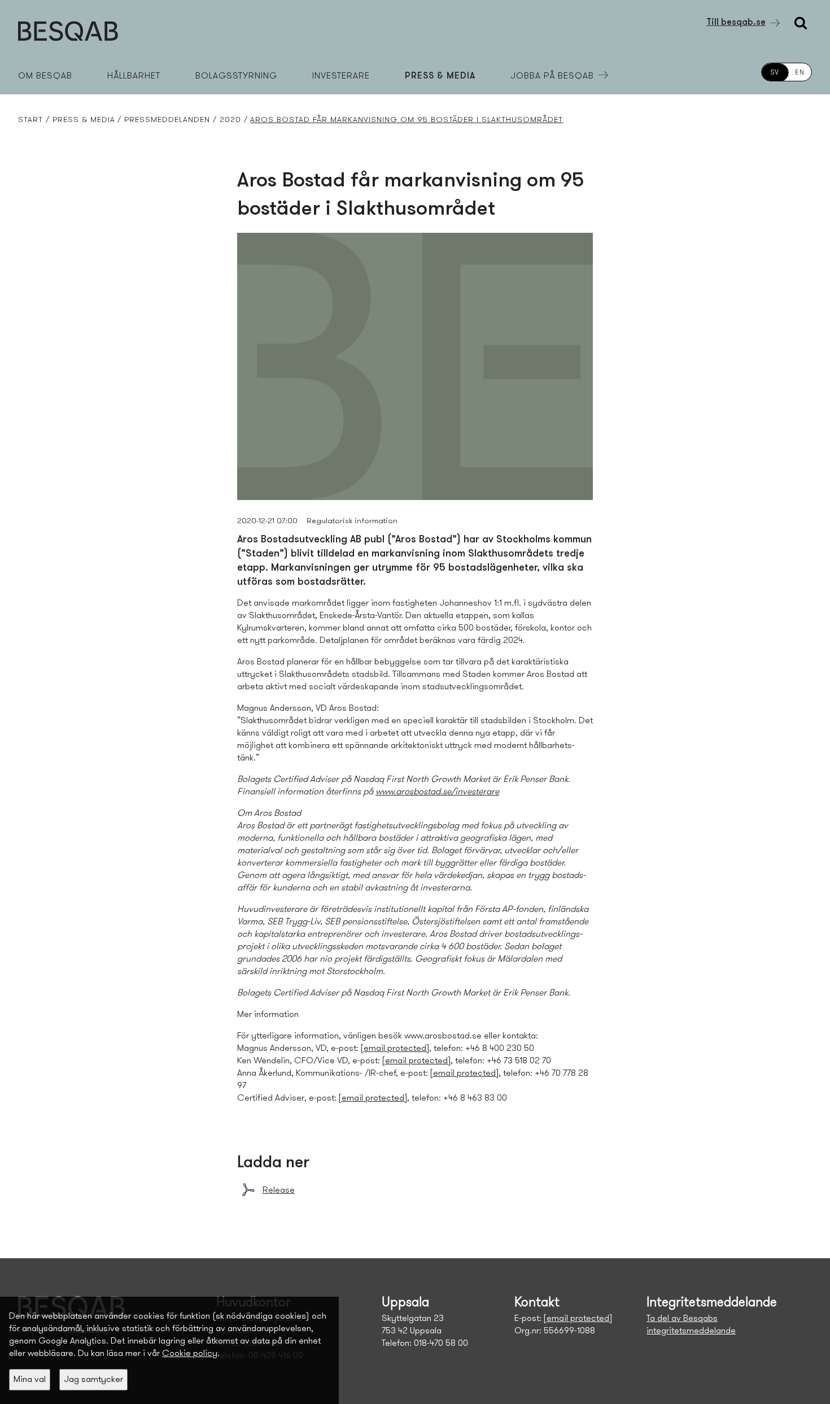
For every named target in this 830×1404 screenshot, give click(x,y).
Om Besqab (45, 76)
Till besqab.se (736, 22)
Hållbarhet (133, 76)
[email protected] (395, 1048)
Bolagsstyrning (236, 76)
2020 (230, 120)
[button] (29, 1379)
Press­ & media (84, 120)
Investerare (341, 76)
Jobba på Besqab (552, 76)
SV (775, 72)
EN (800, 72)
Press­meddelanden (167, 120)
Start (30, 120)
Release (279, 1190)
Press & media (440, 76)
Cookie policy (189, 1353)
